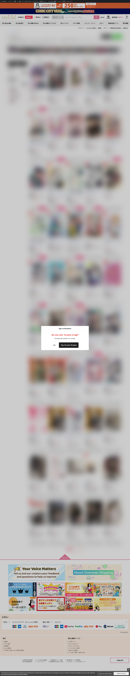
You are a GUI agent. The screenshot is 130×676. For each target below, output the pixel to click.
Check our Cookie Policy (105, 673)
